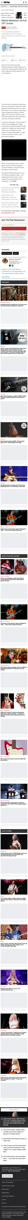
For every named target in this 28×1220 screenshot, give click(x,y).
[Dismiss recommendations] (26, 10)
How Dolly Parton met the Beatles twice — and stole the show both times (14, 1158)
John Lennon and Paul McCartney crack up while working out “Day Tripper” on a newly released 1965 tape (14, 1148)
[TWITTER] (10, 266)
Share (5, 60)
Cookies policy (5, 1192)
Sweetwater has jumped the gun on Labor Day (15, 1140)
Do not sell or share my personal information (13, 1206)
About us (4, 1203)
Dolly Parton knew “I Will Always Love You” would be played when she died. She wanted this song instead (14, 1122)
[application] (14, 148)
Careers (4, 1199)
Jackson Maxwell (12, 27)
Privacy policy (5, 1189)
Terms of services (20, 233)
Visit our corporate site (14, 1171)
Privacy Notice (22, 234)
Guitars (16, 253)
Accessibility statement (8, 1196)
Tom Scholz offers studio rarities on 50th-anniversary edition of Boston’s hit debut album (14, 1132)
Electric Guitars (6, 253)
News (3, 27)
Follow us (15, 60)
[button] (2, 2)
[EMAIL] (13, 266)
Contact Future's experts (8, 1185)
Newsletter (23, 60)
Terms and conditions (7, 1182)
